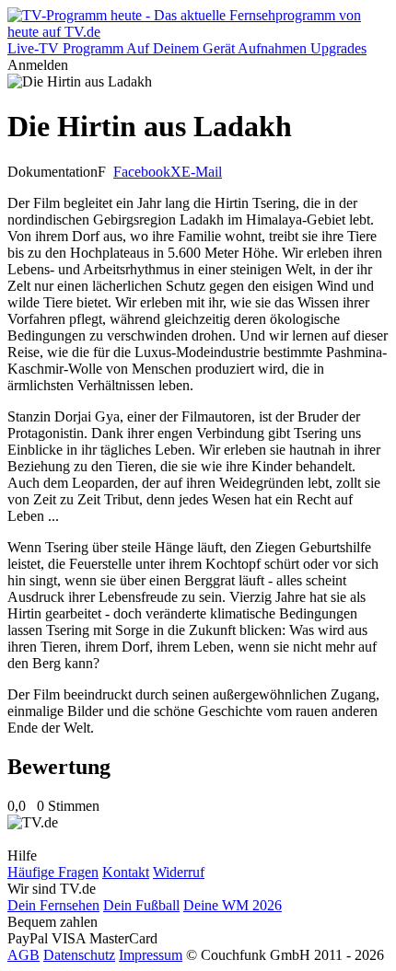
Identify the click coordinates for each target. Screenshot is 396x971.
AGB (23, 955)
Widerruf (178, 872)
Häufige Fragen (53, 872)
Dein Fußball (141, 905)
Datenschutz (79, 955)
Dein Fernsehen (53, 905)
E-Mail (201, 171)
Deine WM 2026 (232, 905)
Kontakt (125, 872)
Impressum (150, 955)
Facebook (141, 171)
